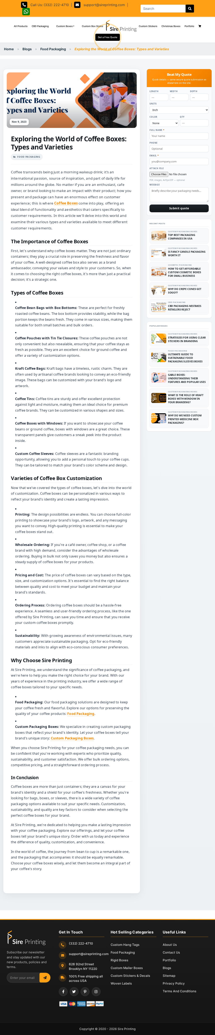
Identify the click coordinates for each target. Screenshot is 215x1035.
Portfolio (189, 26)
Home (9, 49)
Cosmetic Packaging (180, 265)
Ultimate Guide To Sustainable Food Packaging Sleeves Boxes (185, 358)
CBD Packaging (40, 26)
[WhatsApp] (26, 12)
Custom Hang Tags (125, 945)
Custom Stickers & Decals (130, 976)
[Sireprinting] (121, 26)
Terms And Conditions (179, 991)
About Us (170, 945)
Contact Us (171, 952)
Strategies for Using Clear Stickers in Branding (187, 339)
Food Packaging (53, 49)
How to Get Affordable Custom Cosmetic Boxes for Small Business (184, 272)
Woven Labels (121, 983)
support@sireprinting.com (102, 5)
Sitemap (169, 976)
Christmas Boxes (170, 26)
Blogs (27, 49)
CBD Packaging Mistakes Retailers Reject (184, 307)
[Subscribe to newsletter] (44, 977)
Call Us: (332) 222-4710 (48, 5)
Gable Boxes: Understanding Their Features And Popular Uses (187, 378)
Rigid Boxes (119, 960)
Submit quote (179, 208)
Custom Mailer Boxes (127, 968)
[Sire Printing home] (26, 938)
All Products (22, 26)
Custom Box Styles (93, 26)
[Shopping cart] (199, 26)
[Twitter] (74, 991)
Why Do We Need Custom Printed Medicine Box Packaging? (185, 419)
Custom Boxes (64, 26)
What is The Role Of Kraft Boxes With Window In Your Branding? (185, 398)
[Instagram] (96, 991)
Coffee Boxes (66, 203)
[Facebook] (63, 991)
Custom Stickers (148, 26)
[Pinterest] (85, 991)
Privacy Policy (174, 983)
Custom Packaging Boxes (72, 738)
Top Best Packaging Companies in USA (181, 236)
